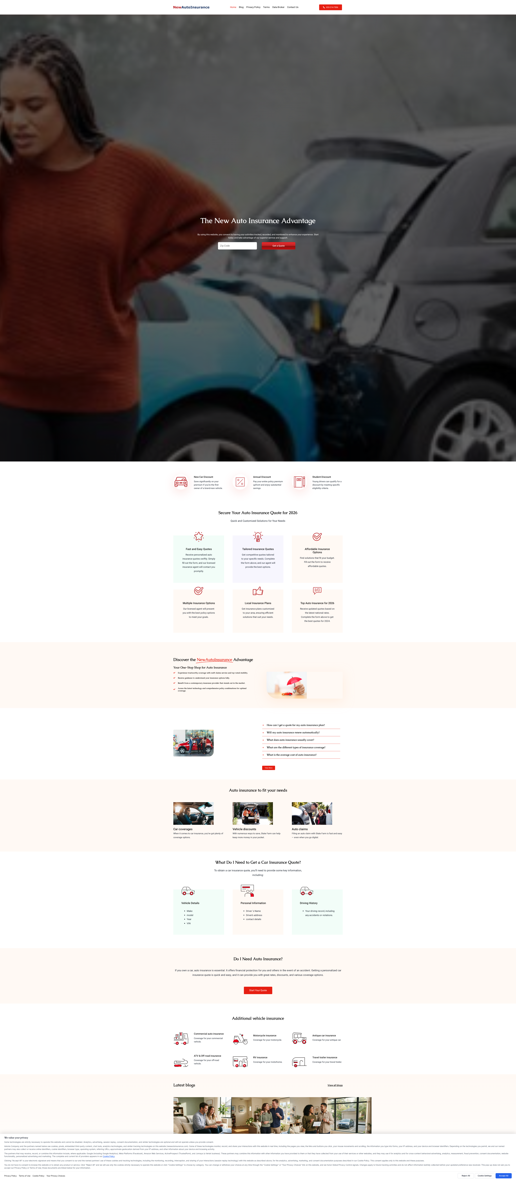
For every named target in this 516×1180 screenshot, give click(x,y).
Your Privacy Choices (55, 1176)
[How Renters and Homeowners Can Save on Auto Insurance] (331, 1120)
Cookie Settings (485, 1175)
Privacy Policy (10, 1176)
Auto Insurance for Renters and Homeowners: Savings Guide (272, 1115)
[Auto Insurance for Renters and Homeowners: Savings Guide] (272, 1120)
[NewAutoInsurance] (191, 7)
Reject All (466, 1175)
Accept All (503, 1175)
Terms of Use (24, 1176)
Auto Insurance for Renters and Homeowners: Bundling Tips (214, 1115)
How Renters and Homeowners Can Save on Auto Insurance (330, 1115)
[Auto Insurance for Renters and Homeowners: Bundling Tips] (214, 1120)
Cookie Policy (109, 1156)
